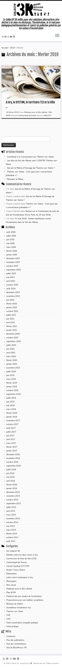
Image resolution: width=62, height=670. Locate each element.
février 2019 (11, 382)
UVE (8, 615)
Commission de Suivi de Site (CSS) (21, 558)
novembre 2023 (13, 296)
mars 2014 (11, 529)
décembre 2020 (13, 333)
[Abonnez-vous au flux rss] (3, 36)
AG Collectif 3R (13, 551)
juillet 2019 (11, 371)
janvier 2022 (11, 307)
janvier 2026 (11, 254)
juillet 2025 (11, 273)
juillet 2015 (11, 507)
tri (38, 115)
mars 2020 (11, 356)
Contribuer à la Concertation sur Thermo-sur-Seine (30, 156)
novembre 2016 (13, 458)
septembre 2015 (13, 503)
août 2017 (10, 428)
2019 (12, 47)
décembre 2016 (13, 454)
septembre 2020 (13, 341)
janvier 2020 (11, 364)
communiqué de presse (27, 115)
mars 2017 (11, 443)
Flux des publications (15, 640)
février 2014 (11, 533)
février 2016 (11, 484)
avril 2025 (10, 281)
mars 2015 (11, 514)
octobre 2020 (12, 337)
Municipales (11, 581)
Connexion (10, 636)
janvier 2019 (11, 386)
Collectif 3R (14, 663)
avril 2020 (10, 352)
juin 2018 (10, 401)
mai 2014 (10, 526)
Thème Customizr (52, 663)
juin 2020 (10, 349)
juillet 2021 (11, 315)
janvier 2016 (11, 488)
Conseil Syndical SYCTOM (17, 566)
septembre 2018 (13, 394)
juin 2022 (10, 300)
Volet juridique (12, 626)
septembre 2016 (13, 465)
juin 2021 (10, 318)
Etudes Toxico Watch (15, 570)
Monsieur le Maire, (15, 179)
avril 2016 (10, 480)
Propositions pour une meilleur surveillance (24, 600)
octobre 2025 (12, 266)
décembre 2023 (13, 292)
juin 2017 (10, 435)
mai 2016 (10, 477)
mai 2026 (10, 243)
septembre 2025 (13, 269)
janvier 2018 (11, 416)
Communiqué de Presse (16, 562)
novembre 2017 (13, 420)
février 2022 (11, 303)
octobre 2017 (12, 424)
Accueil (4, 47)
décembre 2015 (13, 492)
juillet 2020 (11, 345)
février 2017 (11, 447)
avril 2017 (10, 439)
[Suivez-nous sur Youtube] (11, 36)
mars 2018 (11, 409)
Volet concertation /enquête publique (22, 622)
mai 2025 (10, 277)
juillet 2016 (11, 469)
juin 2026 (10, 239)
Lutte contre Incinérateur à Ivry (19, 577)
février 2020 (11, 360)
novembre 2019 (13, 367)
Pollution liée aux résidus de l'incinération (24, 596)
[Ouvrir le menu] (57, 36)
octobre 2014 (12, 522)
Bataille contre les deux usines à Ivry (22, 554)
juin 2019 (10, 375)
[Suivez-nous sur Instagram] (8, 36)
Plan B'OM (11, 592)
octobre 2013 (12, 537)
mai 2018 (10, 405)
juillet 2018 (11, 398)
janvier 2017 (11, 450)
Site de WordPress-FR (16, 647)
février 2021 (11, 326)
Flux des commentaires (16, 643)
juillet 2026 (11, 235)
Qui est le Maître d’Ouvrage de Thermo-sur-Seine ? (31, 167)
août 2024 (10, 288)
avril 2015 (10, 511)
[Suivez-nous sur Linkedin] (14, 36)
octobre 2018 (12, 390)
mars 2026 (11, 247)
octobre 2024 (12, 284)
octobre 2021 (12, 311)
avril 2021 (10, 322)
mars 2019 (11, 379)
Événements (11, 573)
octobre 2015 (12, 499)
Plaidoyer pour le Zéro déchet (35, 112)
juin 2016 (10, 473)
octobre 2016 (12, 462)
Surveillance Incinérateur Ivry (18, 607)
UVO (8, 619)
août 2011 (10, 541)
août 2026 (10, 232)
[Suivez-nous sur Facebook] (5, 36)
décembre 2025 (13, 258)
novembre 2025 (13, 262)
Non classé (11, 585)
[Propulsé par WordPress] (31, 663)
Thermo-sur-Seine (14, 611)
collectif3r (47, 115)
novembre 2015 (13, 496)
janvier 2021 (11, 330)
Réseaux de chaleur (14, 603)
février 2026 (11, 251)
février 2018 (11, 413)
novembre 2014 (13, 518)
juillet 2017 (11, 431)
